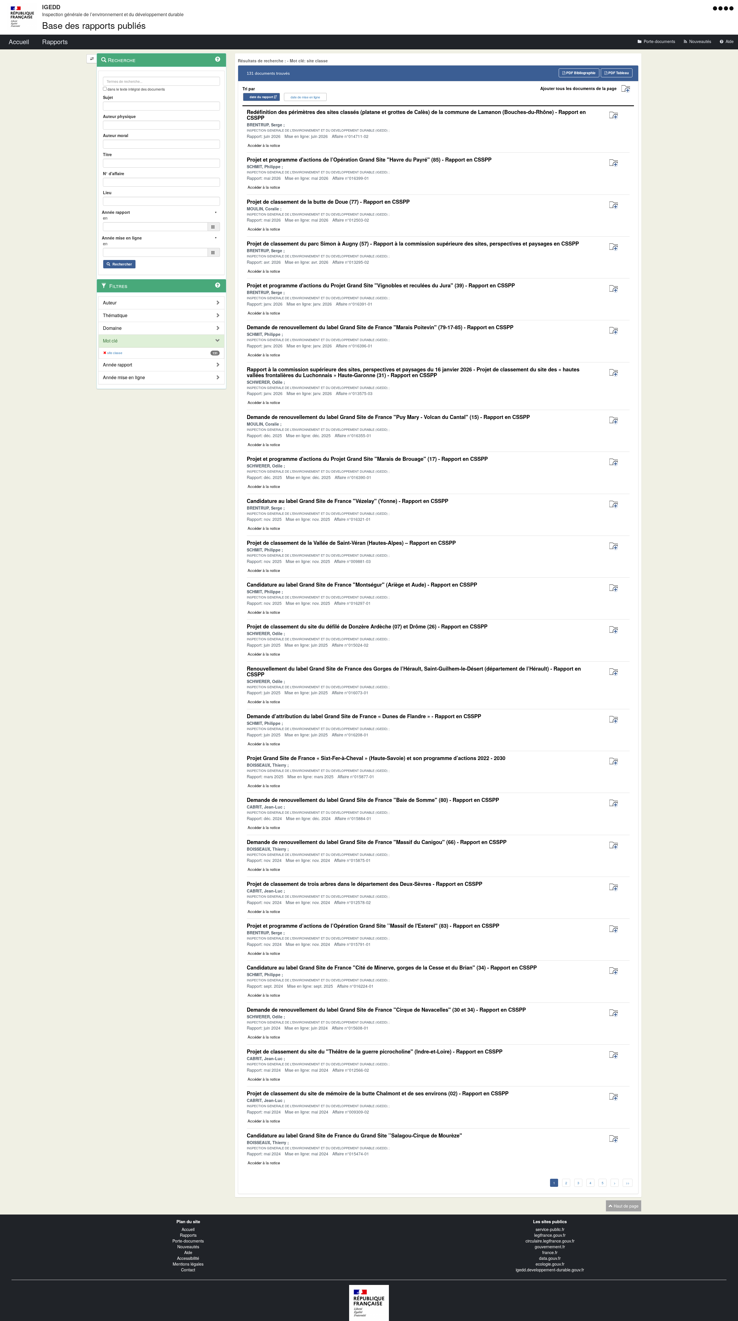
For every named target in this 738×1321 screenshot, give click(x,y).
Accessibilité (188, 1258)
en (105, 218)
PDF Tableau (618, 72)
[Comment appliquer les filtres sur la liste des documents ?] (217, 285)
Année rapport (117, 365)
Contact (188, 1270)
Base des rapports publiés (94, 24)
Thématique (115, 315)
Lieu (107, 192)
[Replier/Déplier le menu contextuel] (91, 58)
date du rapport (261, 97)
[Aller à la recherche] (726, 8)
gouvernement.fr (550, 1246)
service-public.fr (550, 1229)
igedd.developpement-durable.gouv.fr (550, 1270)
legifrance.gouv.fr (550, 1235)
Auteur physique (119, 116)
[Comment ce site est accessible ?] (715, 8)
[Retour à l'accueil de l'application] (369, 1302)
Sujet (108, 97)
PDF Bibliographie (580, 72)
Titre (107, 154)
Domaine (112, 328)
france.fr (550, 1252)
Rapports (188, 1235)
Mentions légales (188, 1264)
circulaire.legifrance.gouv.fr (550, 1241)
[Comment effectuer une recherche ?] (217, 59)
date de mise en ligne (305, 97)
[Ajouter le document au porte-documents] (614, 115)
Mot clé (110, 341)
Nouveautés (188, 1246)
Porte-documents (188, 1241)
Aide (188, 1252)
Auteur (109, 303)
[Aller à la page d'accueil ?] (731, 8)
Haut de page (626, 1206)
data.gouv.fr (550, 1258)
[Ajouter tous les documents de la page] (626, 89)
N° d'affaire (113, 173)
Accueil (188, 1229)
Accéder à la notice (264, 145)
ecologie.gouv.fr (550, 1264)
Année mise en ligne (124, 377)
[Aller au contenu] (721, 8)
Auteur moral (115, 135)
